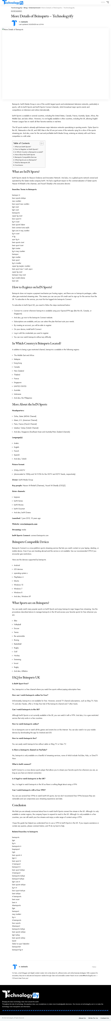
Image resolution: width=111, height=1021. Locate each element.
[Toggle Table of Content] (40, 143)
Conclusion (19, 165)
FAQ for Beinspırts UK (22, 162)
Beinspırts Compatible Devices (25, 157)
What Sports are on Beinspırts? (26, 160)
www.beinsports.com (28, 524)
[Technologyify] (12, 2)
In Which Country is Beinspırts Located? (29, 152)
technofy (24, 22)
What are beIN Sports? (23, 147)
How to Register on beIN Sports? (26, 149)
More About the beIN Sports (25, 154)
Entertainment (16, 11)
